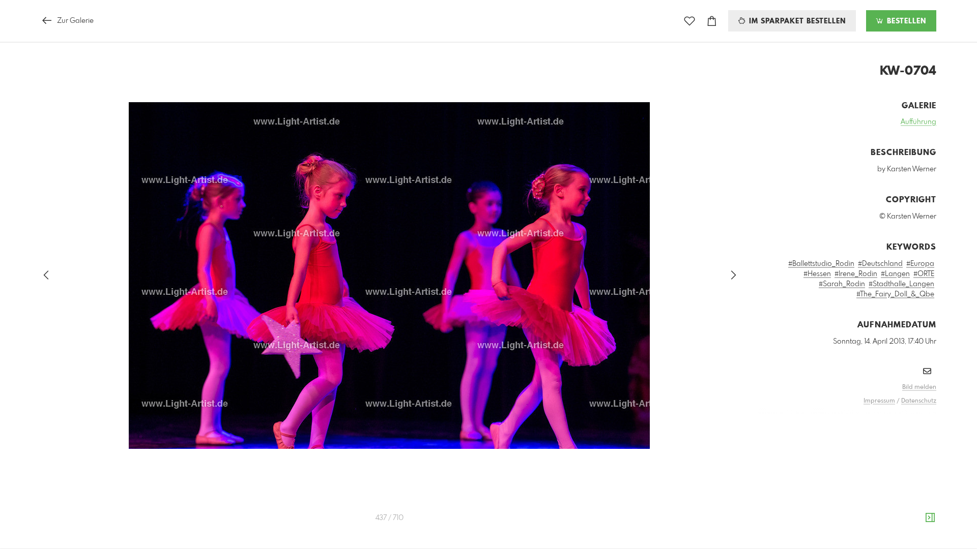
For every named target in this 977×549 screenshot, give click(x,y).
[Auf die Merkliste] (689, 21)
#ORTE (923, 274)
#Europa (920, 263)
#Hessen (817, 274)
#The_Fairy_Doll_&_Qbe (895, 294)
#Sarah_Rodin (842, 284)
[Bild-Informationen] (930, 518)
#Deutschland (880, 263)
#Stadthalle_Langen (901, 284)
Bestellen (905, 21)
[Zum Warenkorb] (712, 21)
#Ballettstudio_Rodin (821, 263)
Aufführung (918, 122)
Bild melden (919, 387)
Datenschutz (918, 401)
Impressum (879, 401)
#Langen (895, 274)
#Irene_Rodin (856, 274)
